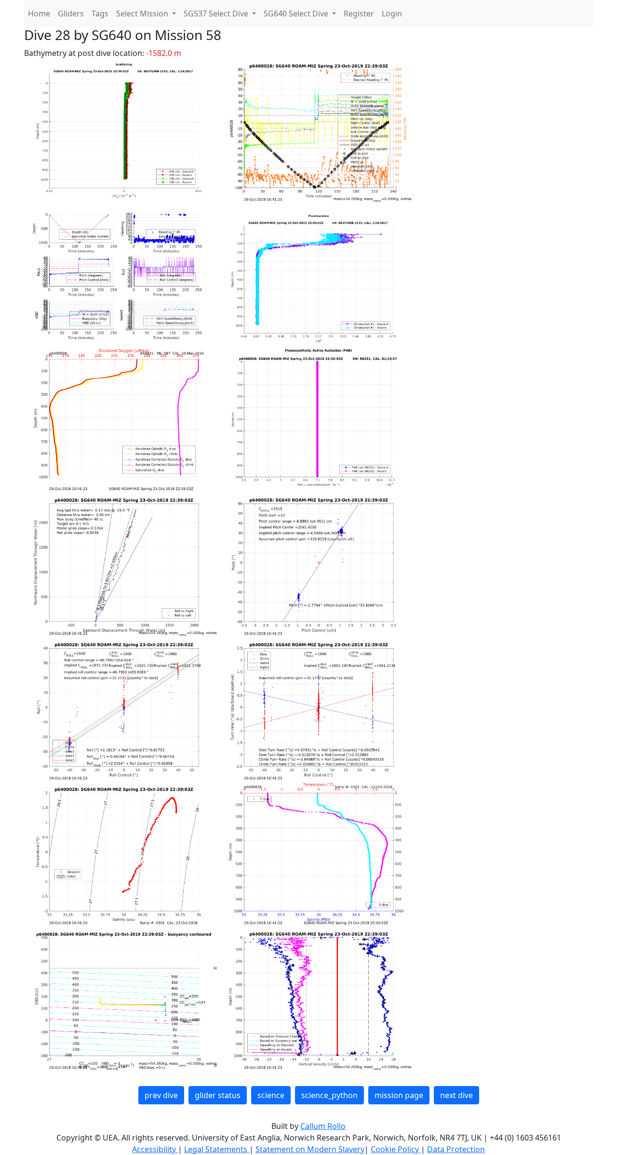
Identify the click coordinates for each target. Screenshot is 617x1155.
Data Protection (456, 1149)
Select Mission (143, 13)
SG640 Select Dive (297, 13)
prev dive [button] (161, 1095)
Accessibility (155, 1149)
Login (392, 13)
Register (359, 13)
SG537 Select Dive (217, 13)
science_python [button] (329, 1095)
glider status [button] (218, 1095)
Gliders (71, 13)
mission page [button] (399, 1095)
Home (39, 13)
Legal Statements (216, 1149)
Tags (100, 13)
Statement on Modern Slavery (309, 1149)
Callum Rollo (323, 1126)
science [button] (270, 1095)
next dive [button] (456, 1095)
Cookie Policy (396, 1149)
